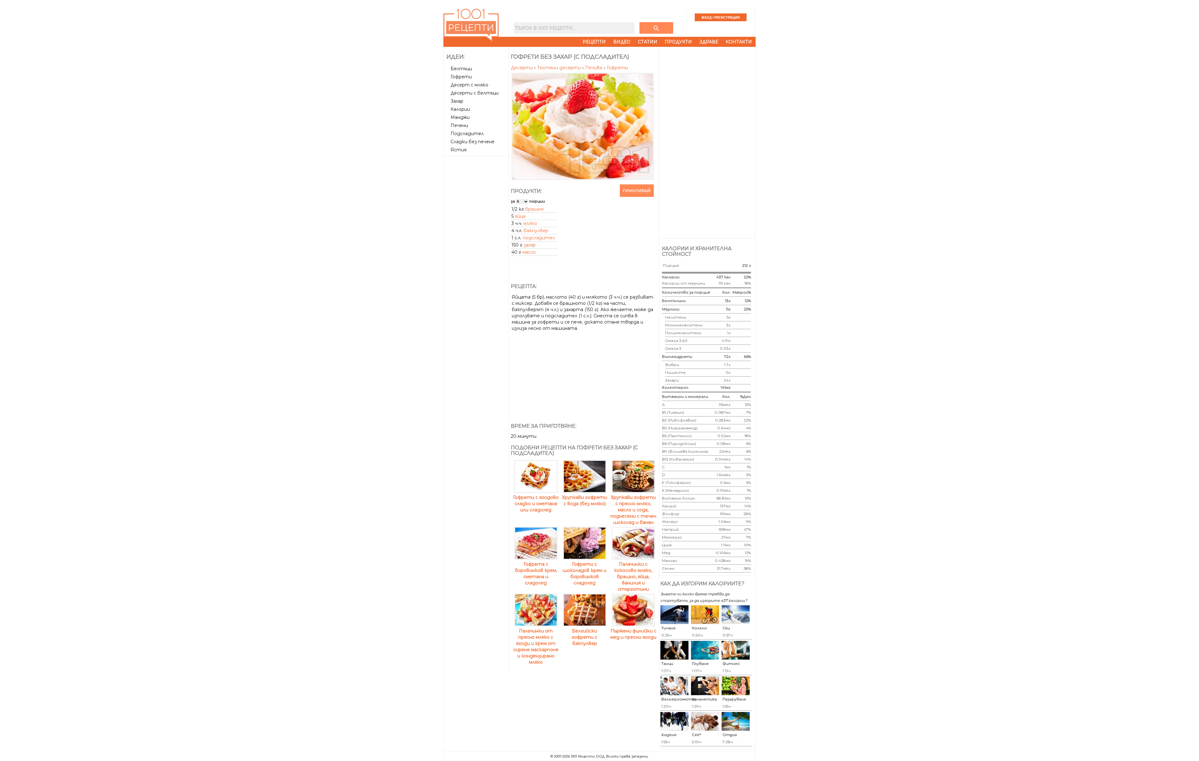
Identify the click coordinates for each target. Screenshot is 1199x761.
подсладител (539, 238)
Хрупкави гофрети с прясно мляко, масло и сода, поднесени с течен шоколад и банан (633, 510)
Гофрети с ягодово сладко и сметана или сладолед (536, 504)
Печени (459, 125)
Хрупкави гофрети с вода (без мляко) (584, 500)
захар (530, 245)
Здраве (708, 42)
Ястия (458, 150)
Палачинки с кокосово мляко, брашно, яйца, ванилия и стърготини (633, 576)
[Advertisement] (477, 251)
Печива (594, 68)
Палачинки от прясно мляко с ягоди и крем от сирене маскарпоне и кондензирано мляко (536, 646)
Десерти (522, 68)
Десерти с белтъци (475, 93)
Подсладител (467, 133)
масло (529, 252)
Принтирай (637, 190)
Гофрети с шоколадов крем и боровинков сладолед (584, 573)
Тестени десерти (559, 68)
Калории (460, 109)
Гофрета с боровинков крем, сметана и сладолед (536, 573)
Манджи (460, 117)
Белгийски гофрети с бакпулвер (584, 637)
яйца (520, 216)
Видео (621, 42)
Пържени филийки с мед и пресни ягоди (633, 634)
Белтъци (461, 68)
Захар (457, 101)
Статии (647, 42)
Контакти (739, 42)
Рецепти (594, 42)
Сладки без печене (473, 141)
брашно (534, 209)
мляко (530, 223)
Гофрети (461, 77)
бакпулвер (536, 230)
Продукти (678, 42)
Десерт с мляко (469, 85)
